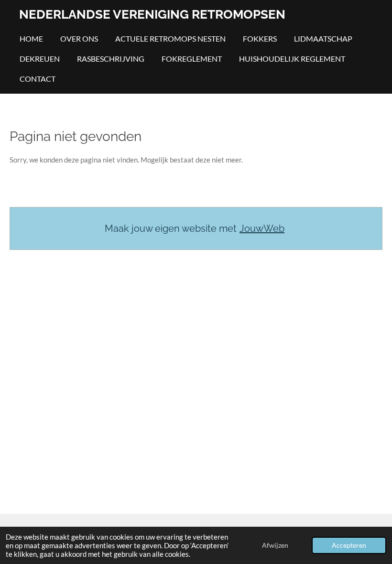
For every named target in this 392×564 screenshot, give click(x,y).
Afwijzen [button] (275, 545)
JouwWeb (262, 228)
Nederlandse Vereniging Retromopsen (152, 14)
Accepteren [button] (349, 545)
